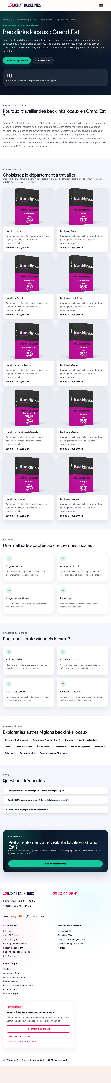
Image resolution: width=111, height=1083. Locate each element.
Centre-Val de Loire (88, 740)
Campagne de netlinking (15, 943)
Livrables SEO (64, 931)
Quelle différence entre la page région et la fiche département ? (38, 800)
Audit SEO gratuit (11, 939)
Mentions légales (11, 993)
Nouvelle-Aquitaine (80, 746)
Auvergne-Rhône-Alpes (16, 740)
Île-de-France (44, 746)
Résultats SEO (65, 935)
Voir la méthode (43, 60)
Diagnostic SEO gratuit (19, 1036)
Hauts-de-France (24, 746)
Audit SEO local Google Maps (22, 1041)
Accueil (6, 20)
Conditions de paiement (14, 977)
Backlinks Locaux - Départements (54, 20)
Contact (7, 969)
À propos (62, 947)
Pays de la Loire (27, 753)
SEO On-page (10, 956)
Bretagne (69, 740)
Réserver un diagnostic (38, 1029)
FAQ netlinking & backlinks (70, 943)
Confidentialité (10, 989)
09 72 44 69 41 (65, 893)
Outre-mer (10, 753)
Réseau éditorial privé (14, 947)
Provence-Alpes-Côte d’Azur (54, 753)
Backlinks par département (16, 952)
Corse (7, 746)
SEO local (8, 931)
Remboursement (11, 981)
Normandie (61, 746)
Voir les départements (55, 863)
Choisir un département (17, 60)
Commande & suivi (12, 973)
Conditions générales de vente (18, 985)
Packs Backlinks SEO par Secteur (24, 20)
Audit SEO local (10, 935)
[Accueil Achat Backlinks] (25, 894)
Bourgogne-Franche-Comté (46, 740)
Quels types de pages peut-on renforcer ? (28, 809)
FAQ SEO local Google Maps (71, 939)
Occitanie (100, 746)
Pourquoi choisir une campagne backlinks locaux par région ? (36, 790)
